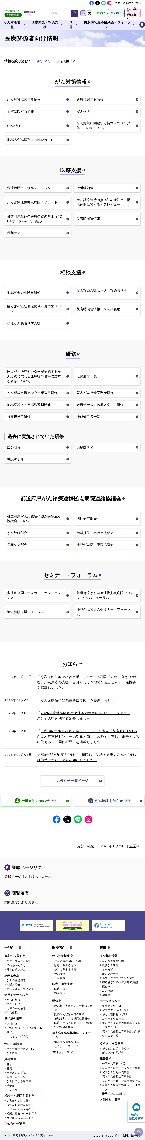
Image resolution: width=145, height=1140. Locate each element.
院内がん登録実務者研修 (69, 1014)
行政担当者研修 (64, 1027)
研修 (71, 354)
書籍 (9, 1068)
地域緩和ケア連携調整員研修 (72, 1018)
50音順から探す (16, 965)
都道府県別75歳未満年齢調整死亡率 (120, 984)
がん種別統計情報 (113, 960)
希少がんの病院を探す (20, 1117)
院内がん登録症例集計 (115, 1072)
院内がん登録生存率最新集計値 (121, 1080)
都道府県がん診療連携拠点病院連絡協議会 (70, 498)
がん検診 (12, 1053)
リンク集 (12, 1089)
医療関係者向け (29, 13)
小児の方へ (13, 1023)
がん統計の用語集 (113, 1052)
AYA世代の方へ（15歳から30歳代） (24, 1030)
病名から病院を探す (19, 1100)
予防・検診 (11, 1043)
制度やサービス (14, 994)
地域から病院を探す (19, 1104)
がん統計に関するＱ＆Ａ (117, 1048)
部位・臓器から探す (19, 960)
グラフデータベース (114, 1010)
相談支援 (71, 272)
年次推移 (107, 969)
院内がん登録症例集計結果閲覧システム (121, 1025)
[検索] (74, 13)
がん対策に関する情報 (68, 960)
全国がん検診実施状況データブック (121, 1087)
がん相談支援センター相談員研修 (73, 1007)
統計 (103, 947)
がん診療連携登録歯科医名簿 (63, 700)
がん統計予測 (110, 973)
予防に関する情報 (65, 969)
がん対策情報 (71, 82)
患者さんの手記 (16, 1072)
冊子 (9, 1064)
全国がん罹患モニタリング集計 (121, 1067)
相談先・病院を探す (17, 1095)
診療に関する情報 (65, 965)
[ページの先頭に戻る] (138, 1132)
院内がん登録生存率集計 (117, 1076)
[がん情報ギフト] (72, 925)
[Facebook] (91, 3)
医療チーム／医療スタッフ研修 (73, 1022)
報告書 (11, 1085)
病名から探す (13, 955)
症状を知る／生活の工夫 (22, 988)
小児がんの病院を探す (20, 1109)
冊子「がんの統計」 (114, 1093)
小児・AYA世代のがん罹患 (118, 977)
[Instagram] (109, 3)
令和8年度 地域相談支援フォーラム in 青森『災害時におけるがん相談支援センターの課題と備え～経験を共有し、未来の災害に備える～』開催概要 (88, 736)
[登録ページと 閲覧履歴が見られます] (142, 25)
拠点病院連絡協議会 (66, 1041)
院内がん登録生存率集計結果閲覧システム (121, 1033)
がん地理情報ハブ (113, 1014)
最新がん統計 (110, 965)
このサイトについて (127, 3)
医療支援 (71, 170)
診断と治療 (13, 984)
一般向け (11, 947)
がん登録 (12, 1012)
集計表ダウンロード (114, 1005)
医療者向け (60, 947)
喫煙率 (106, 995)
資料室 (8, 1059)
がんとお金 (13, 1003)
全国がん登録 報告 (114, 1063)
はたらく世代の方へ (19, 1036)
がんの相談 (13, 999)
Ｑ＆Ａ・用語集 (110, 1043)
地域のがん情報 (16, 1008)
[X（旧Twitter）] (97, 3)
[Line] (103, 3)
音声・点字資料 (16, 1076)
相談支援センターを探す (22, 1113)
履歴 (132, 846)
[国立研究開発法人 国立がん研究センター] (36, 925)
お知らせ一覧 (13, 1123)
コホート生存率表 (113, 1018)
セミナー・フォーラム (71, 575)
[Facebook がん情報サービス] (108, 925)
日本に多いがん (16, 969)
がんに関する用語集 (19, 1081)
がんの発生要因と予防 (20, 1048)
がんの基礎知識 (16, 980)
